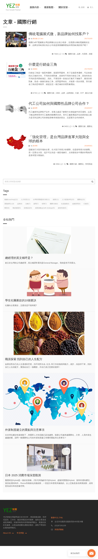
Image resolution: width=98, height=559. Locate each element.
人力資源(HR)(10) (68, 199)
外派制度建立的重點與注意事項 (24, 429)
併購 (90, 54)
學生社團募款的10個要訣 (20, 300)
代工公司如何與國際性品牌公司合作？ (59, 104)
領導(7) (44, 204)
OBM (58, 93)
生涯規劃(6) (65, 204)
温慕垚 (35, 69)
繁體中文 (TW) (57, 518)
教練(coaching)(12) (11, 199)
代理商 (84, 54)
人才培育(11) (25, 199)
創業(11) (56, 199)
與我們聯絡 (59, 529)
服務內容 (34, 7)
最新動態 (48, 7)
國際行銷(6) (54, 204)
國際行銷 (71, 54)
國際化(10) (81, 199)
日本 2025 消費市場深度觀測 (23, 475)
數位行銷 (88, 93)
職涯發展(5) (17, 208)
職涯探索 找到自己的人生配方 (23, 359)
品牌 (78, 54)
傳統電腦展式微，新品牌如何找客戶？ (59, 34)
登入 (91, 7)
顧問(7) (36, 204)
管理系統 (88, 164)
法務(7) (27, 204)
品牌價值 (70, 93)
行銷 (77, 93)
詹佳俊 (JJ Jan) (38, 38)
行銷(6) (86, 204)
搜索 (83, 7)
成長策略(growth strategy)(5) (45, 208)
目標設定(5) (28, 208)
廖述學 (35, 108)
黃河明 (35, 146)
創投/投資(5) (62, 208)
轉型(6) (6, 208)
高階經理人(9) (9, 204)
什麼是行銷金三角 (43, 64)
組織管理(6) (76, 204)
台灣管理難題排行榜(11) (41, 199)
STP (82, 93)
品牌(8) (19, 204)
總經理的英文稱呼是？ (19, 257)
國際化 (89, 126)
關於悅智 (63, 7)
